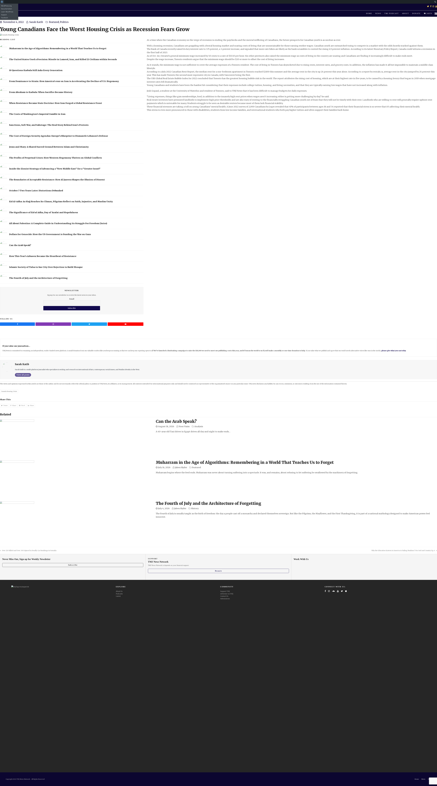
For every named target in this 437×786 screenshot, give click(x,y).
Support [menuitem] (4, 15)
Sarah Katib (36, 22)
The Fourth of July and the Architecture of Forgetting (208, 503)
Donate (218, 571)
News (423, 779)
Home (417, 779)
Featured (54, 22)
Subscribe (73, 565)
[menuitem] (2, 2)
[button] (428, 13)
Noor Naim (184, 426)
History (195, 508)
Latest (118, 596)
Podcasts (119, 594)
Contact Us (224, 596)
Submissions (225, 599)
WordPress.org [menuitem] (6, 6)
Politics (64, 22)
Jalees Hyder (181, 467)
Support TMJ (225, 591)
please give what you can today (393, 351)
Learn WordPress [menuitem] (7, 12)
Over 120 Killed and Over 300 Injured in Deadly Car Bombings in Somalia (29, 551)
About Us (119, 591)
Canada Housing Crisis (9, 391)
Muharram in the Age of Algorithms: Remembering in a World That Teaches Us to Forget (245, 462)
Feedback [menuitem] (4, 18)
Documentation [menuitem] (6, 9)
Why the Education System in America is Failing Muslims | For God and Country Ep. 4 (403, 551)
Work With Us (301, 559)
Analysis (198, 426)
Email (71, 299)
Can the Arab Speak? (176, 421)
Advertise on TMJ (226, 594)
